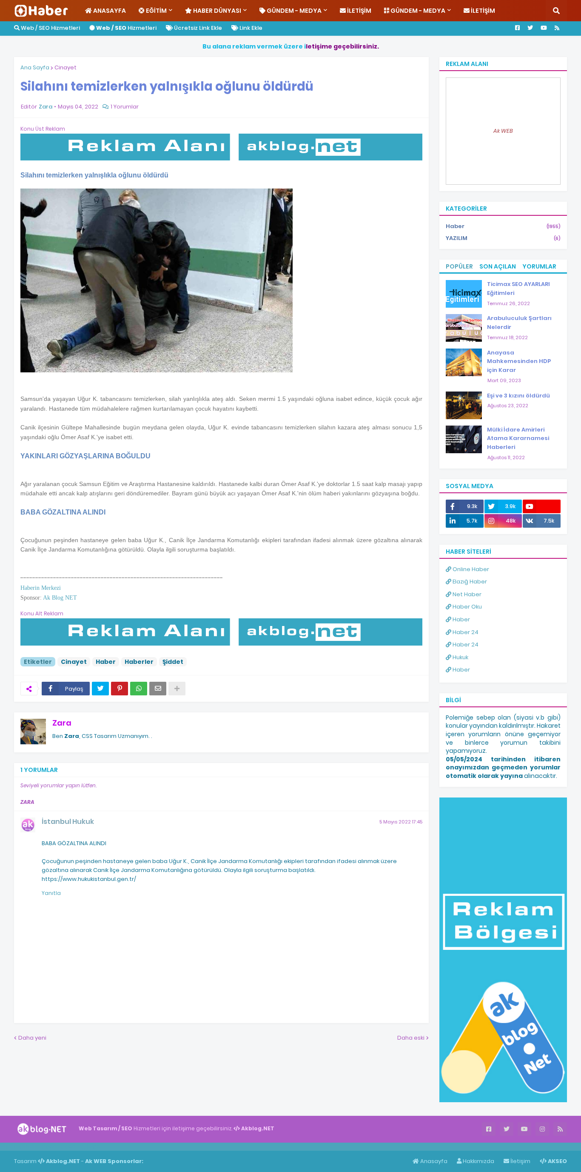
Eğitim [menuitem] (156, 10)
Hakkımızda (477, 1161)
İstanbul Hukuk (68, 821)
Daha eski (410, 1038)
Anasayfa (433, 1161)
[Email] (157, 688)
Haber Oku (466, 607)
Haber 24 (464, 632)
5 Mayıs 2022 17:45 (400, 821)
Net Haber (466, 594)
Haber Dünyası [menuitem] (216, 10)
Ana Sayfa (34, 67)
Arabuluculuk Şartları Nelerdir (519, 322)
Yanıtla (51, 893)
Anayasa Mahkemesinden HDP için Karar (519, 361)
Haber (106, 661)
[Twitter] (100, 688)
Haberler (139, 661)
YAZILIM (503, 238)
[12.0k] (542, 506)
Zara (61, 722)
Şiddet (172, 661)
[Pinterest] (119, 688)
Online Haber (470, 569)
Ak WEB (503, 131)
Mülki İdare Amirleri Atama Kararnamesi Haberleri (518, 439)
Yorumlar (539, 266)
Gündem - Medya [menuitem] (293, 10)
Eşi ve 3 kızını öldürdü (518, 396)
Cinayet (65, 67)
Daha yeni (32, 1038)
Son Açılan (497, 266)
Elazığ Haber (469, 581)
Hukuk (459, 657)
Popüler (459, 266)
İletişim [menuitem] (358, 10)
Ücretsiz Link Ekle (197, 28)
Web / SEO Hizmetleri (50, 28)
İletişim (519, 1161)
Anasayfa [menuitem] (109, 10)
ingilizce (88, 1146)
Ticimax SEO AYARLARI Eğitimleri (518, 288)
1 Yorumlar (125, 107)
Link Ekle (250, 28)
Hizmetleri (126, 28)
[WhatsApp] (138, 688)
